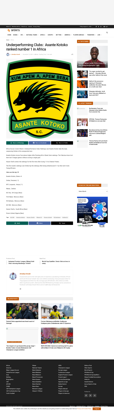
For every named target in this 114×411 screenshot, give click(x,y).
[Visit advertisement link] (92, 212)
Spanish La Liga (63, 381)
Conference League (64, 372)
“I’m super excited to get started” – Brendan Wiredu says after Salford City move (98, 73)
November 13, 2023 (28, 54)
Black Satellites (37, 381)
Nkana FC (39, 217)
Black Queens (36, 379)
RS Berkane (57, 217)
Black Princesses (37, 377)
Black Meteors (36, 374)
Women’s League (37, 388)
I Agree (96, 408)
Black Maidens (36, 372)
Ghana (15, 35)
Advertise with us (16, 26)
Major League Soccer (12, 370)
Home (9, 35)
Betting (58, 35)
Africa (42, 35)
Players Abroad (78, 35)
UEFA (59, 365)
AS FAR (12, 217)
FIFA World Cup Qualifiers (91, 374)
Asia (7, 374)
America (67, 35)
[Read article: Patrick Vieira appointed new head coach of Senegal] (22, 311)
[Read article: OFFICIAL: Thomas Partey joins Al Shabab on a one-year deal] (82, 122)
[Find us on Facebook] (96, 26)
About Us (8, 26)
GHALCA (86, 379)
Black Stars (35, 386)
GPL (22, 35)
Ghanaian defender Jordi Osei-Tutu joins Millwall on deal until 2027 (97, 93)
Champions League (64, 368)
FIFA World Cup (88, 372)
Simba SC (65, 217)
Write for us (24, 26)
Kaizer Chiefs (31, 217)
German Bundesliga (64, 379)
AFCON (44, 342)
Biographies (9, 379)
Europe (50, 35)
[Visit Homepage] (13, 30)
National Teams (31, 35)
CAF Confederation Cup (13, 391)
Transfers (90, 35)
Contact (30, 26)
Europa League (62, 370)
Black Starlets (36, 384)
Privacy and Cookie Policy (84, 408)
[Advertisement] (57, 12)
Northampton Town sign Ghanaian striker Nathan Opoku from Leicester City (98, 110)
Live (99, 35)
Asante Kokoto (20, 217)
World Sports (88, 370)
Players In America (63, 393)
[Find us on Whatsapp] (100, 26)
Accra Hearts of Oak (90, 384)
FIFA (85, 386)
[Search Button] (107, 32)
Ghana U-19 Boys (37, 391)
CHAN (8, 386)
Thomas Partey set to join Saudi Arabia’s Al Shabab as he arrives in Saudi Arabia (98, 142)
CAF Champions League (14, 342)
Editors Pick (88, 365)
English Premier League (65, 374)
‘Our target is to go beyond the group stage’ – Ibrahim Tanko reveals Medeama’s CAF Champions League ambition (21, 348)
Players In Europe (63, 391)
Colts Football (10, 393)
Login (106, 26)
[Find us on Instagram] (94, 395)
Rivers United (48, 217)
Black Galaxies (36, 370)
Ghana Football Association (92, 377)
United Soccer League (12, 372)
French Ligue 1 (62, 377)
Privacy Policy (36, 26)
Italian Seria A (62, 384)
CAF (7, 381)
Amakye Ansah (16, 54)
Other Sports (88, 368)
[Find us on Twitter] (98, 26)
